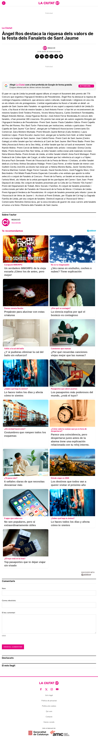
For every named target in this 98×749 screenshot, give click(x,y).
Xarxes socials (49, 722)
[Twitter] (42, 56)
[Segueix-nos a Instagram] (51, 689)
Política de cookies (49, 706)
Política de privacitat (49, 701)
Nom (4, 588)
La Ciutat (7, 28)
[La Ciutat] (49, 3)
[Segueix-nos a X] (46, 689)
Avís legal (49, 695)
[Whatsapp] (51, 56)
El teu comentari (8, 613)
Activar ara (85, 86)
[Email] (61, 56)
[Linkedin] (47, 56)
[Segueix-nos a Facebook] (40, 689)
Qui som (49, 711)
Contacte (49, 717)
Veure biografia (16, 222)
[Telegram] (56, 56)
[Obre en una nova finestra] (38, 733)
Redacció (51, 48)
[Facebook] (37, 56)
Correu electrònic (9, 600)
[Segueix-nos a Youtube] (57, 689)
